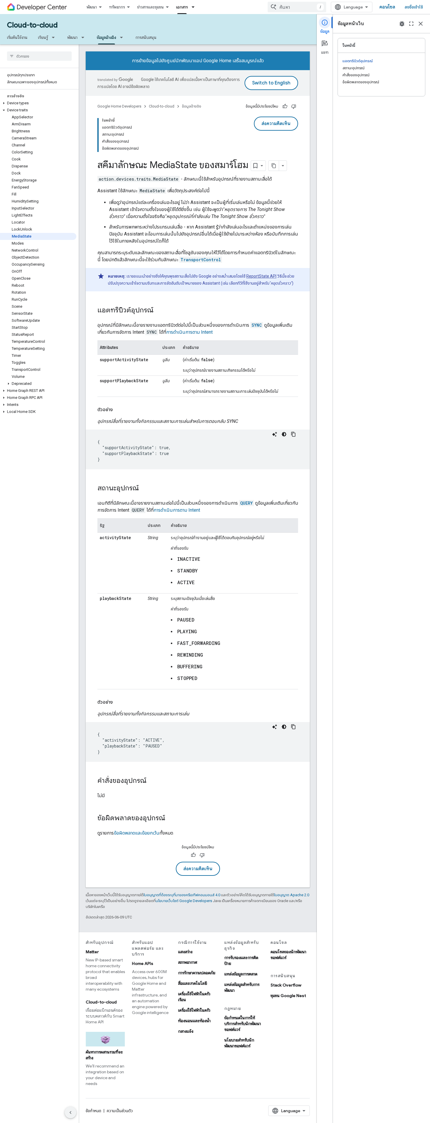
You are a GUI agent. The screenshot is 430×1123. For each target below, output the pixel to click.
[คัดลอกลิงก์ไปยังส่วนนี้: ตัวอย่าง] (119, 409)
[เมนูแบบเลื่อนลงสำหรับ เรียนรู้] (55, 37)
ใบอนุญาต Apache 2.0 (291, 895)
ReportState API (261, 276)
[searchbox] (39, 56)
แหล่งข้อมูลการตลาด (240, 974)
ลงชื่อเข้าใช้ (414, 7)
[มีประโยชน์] (285, 106)
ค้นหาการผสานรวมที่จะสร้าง (104, 1054)
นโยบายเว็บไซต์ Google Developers (184, 901)
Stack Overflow (286, 985)
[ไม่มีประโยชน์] (293, 106)
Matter (92, 951)
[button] (38, 103)
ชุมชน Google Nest (288, 995)
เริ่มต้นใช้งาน (17, 37)
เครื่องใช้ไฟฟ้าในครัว (194, 1010)
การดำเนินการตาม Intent (189, 332)
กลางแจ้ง (185, 1031)
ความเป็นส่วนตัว (120, 1110)
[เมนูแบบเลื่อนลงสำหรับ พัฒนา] (85, 37)
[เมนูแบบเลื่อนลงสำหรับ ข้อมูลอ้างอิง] (123, 37)
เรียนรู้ (43, 37)
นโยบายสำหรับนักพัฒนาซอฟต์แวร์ (239, 1042)
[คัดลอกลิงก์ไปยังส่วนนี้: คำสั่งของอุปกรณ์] (152, 781)
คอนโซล (387, 7)
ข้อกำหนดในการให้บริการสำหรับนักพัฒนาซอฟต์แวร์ (242, 1023)
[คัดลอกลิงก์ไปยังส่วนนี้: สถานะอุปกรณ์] (145, 488)
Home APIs (142, 963)
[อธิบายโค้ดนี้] (274, 434)
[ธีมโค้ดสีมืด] (284, 434)
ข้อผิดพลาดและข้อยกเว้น (136, 833)
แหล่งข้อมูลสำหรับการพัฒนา (241, 987)
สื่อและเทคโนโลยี (192, 983)
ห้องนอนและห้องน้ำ (194, 1020)
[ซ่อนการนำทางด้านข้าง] (70, 1112)
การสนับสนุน (145, 37)
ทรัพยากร (117, 7)
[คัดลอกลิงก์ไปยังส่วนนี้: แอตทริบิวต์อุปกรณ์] (159, 310)
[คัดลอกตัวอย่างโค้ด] (293, 434)
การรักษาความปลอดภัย (196, 972)
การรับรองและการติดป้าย (241, 960)
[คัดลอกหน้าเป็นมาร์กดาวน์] (274, 166)
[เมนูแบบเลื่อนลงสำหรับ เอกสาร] (195, 7)
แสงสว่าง (185, 951)
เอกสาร (182, 7)
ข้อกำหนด (93, 1110)
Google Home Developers (119, 106)
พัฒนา (92, 7)
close (420, 23)
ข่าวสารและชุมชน (150, 7)
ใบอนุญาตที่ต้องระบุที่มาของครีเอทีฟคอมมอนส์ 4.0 (182, 895)
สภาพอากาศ (187, 962)
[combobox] (297, 7)
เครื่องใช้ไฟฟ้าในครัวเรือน (194, 996)
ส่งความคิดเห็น (276, 124)
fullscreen (411, 23)
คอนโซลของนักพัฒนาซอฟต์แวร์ (288, 954)
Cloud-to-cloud (32, 25)
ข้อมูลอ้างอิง (106, 37)
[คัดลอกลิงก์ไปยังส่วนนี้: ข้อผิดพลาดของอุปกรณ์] (171, 818)
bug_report (401, 23)
